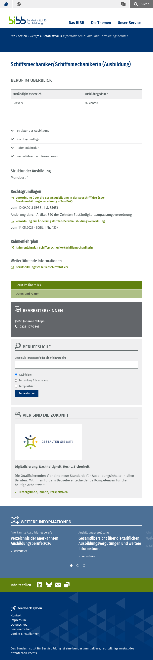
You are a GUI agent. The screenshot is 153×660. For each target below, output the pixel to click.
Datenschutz (19, 624)
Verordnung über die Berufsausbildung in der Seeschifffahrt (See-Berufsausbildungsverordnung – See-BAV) (60, 199)
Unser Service (129, 22)
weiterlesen (20, 551)
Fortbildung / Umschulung (33, 380)
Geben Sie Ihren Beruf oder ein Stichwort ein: (40, 358)
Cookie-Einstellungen (25, 634)
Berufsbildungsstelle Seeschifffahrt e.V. (42, 267)
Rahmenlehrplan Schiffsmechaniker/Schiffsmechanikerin (54, 247)
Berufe (34, 36)
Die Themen (101, 22)
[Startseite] (34, 20)
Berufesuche (51, 36)
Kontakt (16, 615)
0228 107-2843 (29, 326)
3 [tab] (84, 565)
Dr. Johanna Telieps (31, 321)
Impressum (18, 620)
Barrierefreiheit (21, 629)
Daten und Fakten (27, 293)
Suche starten (26, 393)
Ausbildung (25, 374)
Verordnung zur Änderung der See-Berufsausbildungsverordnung (60, 221)
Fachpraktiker (26, 386)
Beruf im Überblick (28, 285)
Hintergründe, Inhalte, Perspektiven (43, 492)
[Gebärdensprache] (6, 4)
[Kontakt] (123, 4)
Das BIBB (76, 22)
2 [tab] (77, 565)
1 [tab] (71, 565)
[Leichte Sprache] (19, 4)
